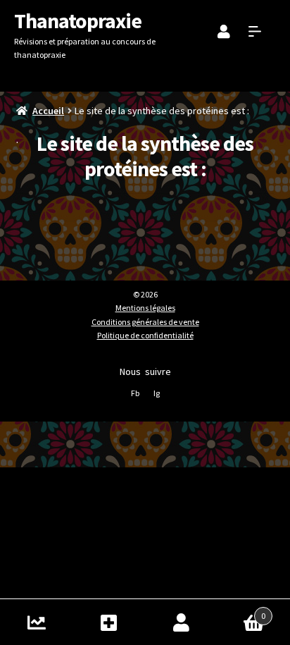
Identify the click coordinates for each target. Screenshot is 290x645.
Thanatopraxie (77, 20)
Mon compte (181, 622)
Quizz (36, 622)
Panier (241, 611)
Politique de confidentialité (145, 335)
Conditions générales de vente (145, 322)
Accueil (48, 110)
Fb (135, 393)
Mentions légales (145, 307)
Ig (156, 393)
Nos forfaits (108, 622)
